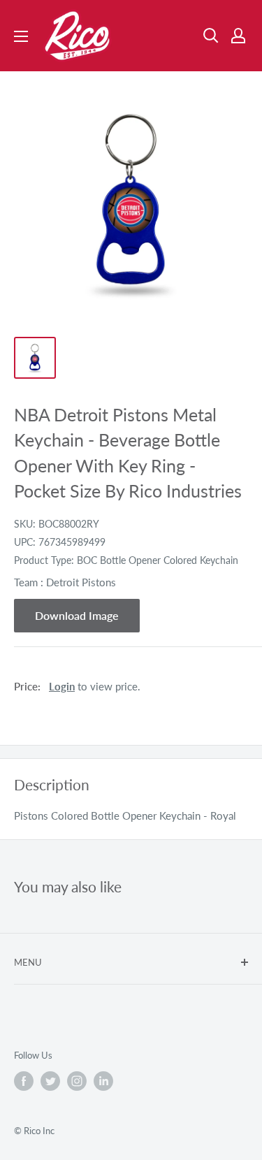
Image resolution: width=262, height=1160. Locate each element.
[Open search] (211, 35)
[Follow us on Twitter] (50, 1081)
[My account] (238, 35)
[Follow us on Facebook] (24, 1081)
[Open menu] (21, 36)
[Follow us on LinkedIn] (103, 1081)
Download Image (77, 615)
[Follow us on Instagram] (77, 1081)
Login (62, 686)
